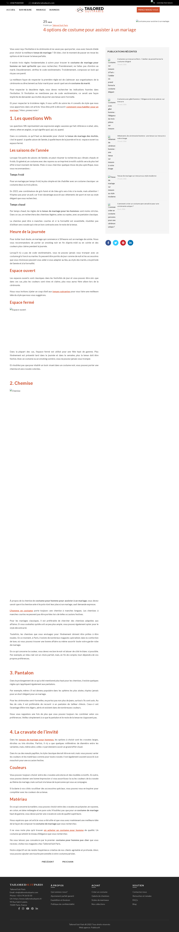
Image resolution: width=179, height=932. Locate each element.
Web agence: (85, 927)
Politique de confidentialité (62, 904)
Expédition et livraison (60, 900)
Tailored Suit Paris (77, 924)
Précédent (48, 862)
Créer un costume (99, 892)
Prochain (67, 862)
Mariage (41, 10)
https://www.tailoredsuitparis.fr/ (27, 898)
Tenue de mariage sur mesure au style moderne (136, 176)
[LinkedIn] (130, 243)
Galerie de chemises (100, 896)
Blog (134, 904)
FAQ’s (135, 900)
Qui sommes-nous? (59, 892)
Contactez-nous (164, 3)
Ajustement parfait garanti (62, 896)
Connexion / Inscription (164, 10)
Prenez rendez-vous (148, 10)
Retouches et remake (142, 896)
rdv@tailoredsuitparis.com (43, 3)
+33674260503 (17, 3)
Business (54, 10)
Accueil (10, 10)
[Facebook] (108, 243)
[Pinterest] (123, 243)
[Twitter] (115, 243)
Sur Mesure (25, 10)
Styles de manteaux (100, 900)
